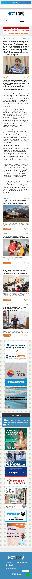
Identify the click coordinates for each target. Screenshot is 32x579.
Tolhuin (5, 305)
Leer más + (7, 228)
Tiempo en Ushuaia (16, 21)
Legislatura (8, 38)
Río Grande (6, 234)
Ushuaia (5, 198)
